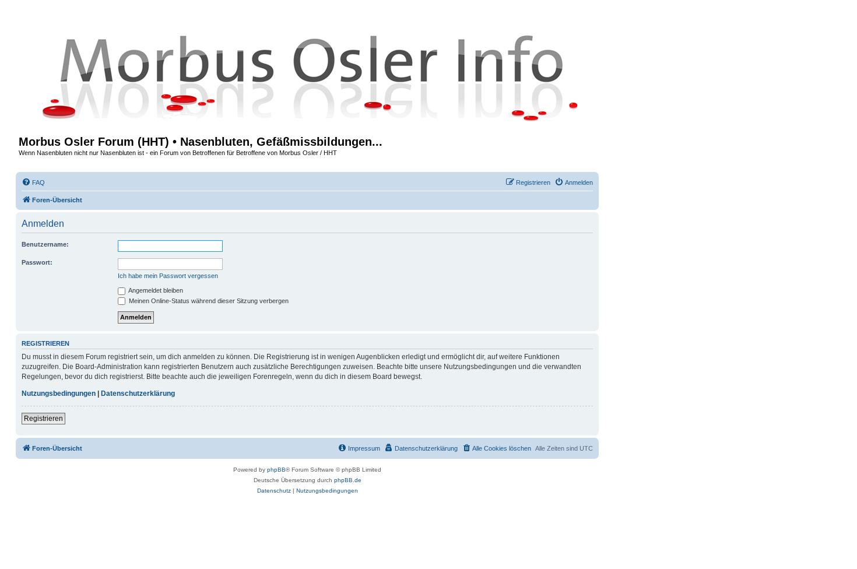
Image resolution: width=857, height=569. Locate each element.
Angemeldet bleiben (155, 290)
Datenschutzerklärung (138, 393)
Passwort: (37, 262)
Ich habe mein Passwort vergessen (168, 275)
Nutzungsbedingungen (59, 393)
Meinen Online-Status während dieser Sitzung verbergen (208, 300)
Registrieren (43, 419)
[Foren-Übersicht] (307, 77)
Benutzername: (45, 244)
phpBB (276, 469)
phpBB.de (347, 480)
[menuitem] (33, 182)
